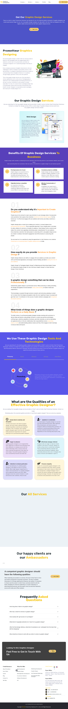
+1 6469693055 (53, 691)
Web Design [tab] (11, 113)
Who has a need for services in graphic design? (22, 611)
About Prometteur (6, 669)
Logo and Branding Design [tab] (10, 138)
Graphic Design (34, 671)
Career (4, 673)
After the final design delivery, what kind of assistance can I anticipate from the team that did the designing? (33, 628)
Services (30, 2)
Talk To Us (34, 29)
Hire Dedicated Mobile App (36, 673)
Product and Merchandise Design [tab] (11, 124)
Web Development (21, 669)
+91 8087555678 (54, 689)
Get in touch (64, 2)
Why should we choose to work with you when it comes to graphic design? (29, 634)
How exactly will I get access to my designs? (21, 616)
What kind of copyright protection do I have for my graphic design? (27, 622)
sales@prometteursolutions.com (54, 694)
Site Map (5, 680)
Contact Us (5, 678)
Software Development (22, 678)
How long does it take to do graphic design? (21, 606)
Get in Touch (53, 651)
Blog (49, 2)
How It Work (5, 671)
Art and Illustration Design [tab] (10, 131)
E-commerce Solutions (22, 675)
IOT (18, 680)
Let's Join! (56, 576)
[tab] (10, 357)
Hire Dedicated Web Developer (35, 676)
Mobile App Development (36, 668)
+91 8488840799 (51, 698)
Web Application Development (23, 673)
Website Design (20, 671)
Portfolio (44, 2)
